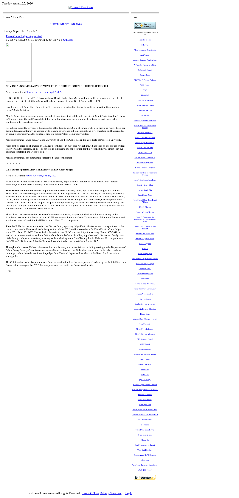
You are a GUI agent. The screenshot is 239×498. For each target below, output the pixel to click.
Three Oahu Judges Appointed (24, 36)
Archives (76, 23)
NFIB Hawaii (145, 359)
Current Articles (59, 23)
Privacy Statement (111, 493)
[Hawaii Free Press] (81, 7)
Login (128, 493)
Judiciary (68, 39)
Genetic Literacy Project (145, 105)
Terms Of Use (90, 493)
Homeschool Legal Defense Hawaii (145, 259)
